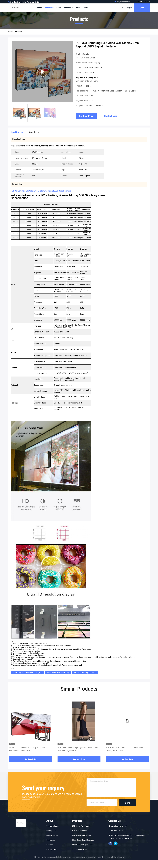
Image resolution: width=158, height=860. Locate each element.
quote (142, 7)
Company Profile (52, 826)
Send (127, 802)
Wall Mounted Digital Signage (83, 845)
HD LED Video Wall (79, 831)
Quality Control (52, 835)
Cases (85, 8)
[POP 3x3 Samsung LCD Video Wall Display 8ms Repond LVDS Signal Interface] (42, 71)
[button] (12, 726)
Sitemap (49, 845)
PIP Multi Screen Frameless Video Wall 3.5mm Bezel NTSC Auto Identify (126, 749)
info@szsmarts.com (123, 2)
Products (48, 8)
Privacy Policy (51, 849)
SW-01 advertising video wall (85, 673)
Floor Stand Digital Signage (83, 840)
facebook (110, 843)
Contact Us (50, 840)
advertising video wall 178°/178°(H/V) (27, 673)
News (78, 8)
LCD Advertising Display (81, 835)
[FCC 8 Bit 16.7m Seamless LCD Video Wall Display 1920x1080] (79, 721)
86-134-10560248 (143, 2)
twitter (116, 843)
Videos (58, 8)
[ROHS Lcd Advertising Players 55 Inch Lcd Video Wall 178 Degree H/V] (30, 721)
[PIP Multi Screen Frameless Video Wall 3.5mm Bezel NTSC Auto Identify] (127, 721)
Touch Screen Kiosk (79, 849)
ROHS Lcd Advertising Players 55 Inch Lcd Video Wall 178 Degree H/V (30, 749)
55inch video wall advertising (58, 673)
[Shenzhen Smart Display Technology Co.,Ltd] (15, 7)
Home (39, 8)
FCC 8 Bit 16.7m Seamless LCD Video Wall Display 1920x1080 (76, 749)
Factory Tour (51, 831)
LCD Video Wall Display (81, 826)
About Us (68, 8)
